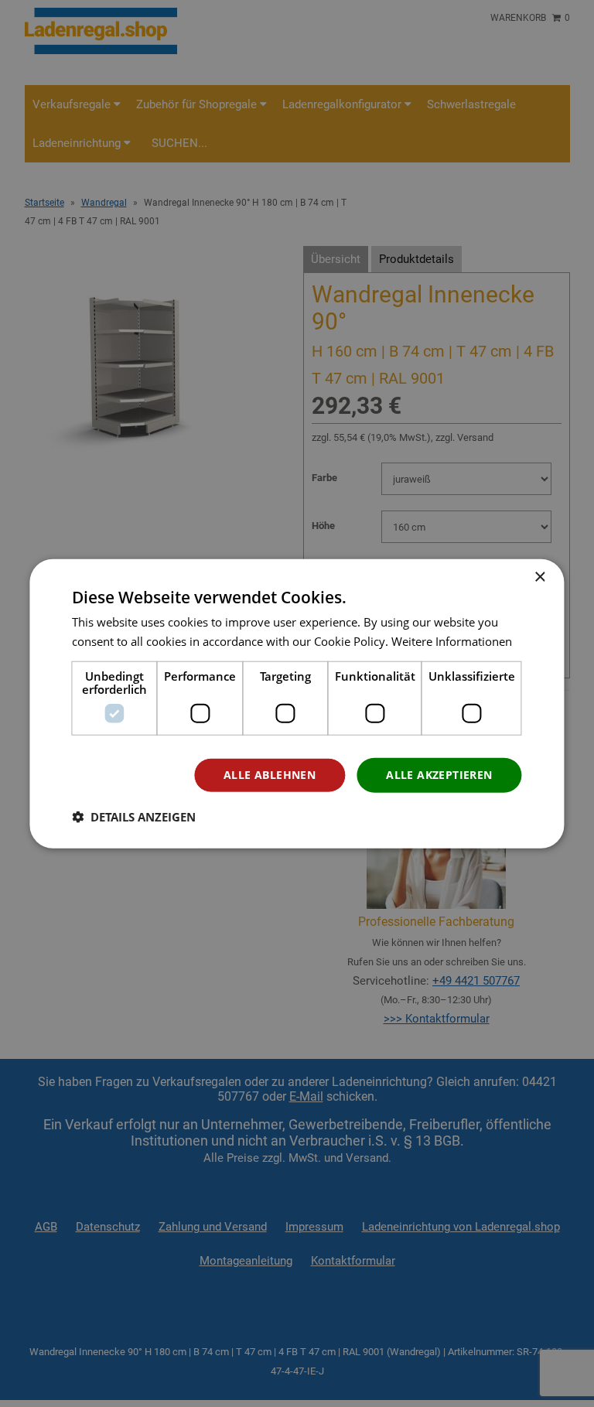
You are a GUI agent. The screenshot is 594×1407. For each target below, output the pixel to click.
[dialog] (296, 703)
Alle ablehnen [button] (270, 774)
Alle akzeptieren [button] (439, 774)
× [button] (539, 576)
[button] (134, 816)
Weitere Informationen (451, 640)
